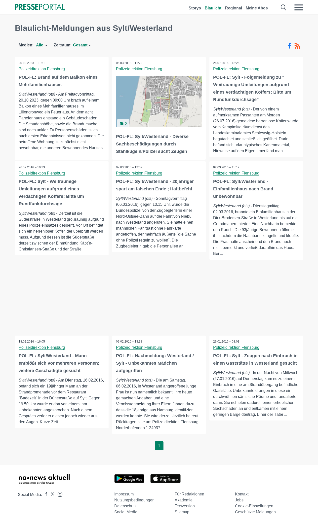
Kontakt (241, 494)
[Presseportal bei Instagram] (58, 494)
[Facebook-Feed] (289, 45)
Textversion (185, 506)
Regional (233, 8)
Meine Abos (257, 8)
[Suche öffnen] (283, 7)
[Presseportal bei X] (51, 494)
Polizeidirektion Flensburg (42, 69)
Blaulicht (213, 8)
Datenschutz (125, 506)
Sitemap (182, 512)
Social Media (125, 512)
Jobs (239, 500)
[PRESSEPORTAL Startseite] (40, 7)
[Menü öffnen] (298, 7)
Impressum (124, 494)
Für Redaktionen (189, 494)
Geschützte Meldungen (255, 512)
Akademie (184, 500)
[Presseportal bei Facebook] (44, 494)
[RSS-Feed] (297, 45)
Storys (195, 8)
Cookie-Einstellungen (254, 506)
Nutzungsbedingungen (134, 500)
